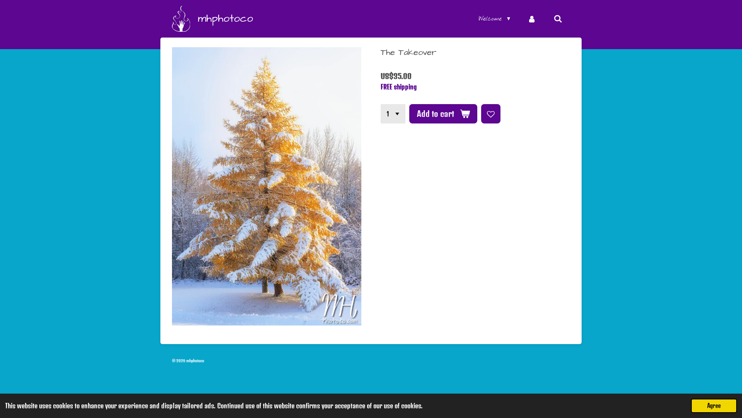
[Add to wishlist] (490, 113)
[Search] (558, 19)
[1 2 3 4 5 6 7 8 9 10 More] (393, 113)
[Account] (532, 19)
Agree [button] (714, 405)
